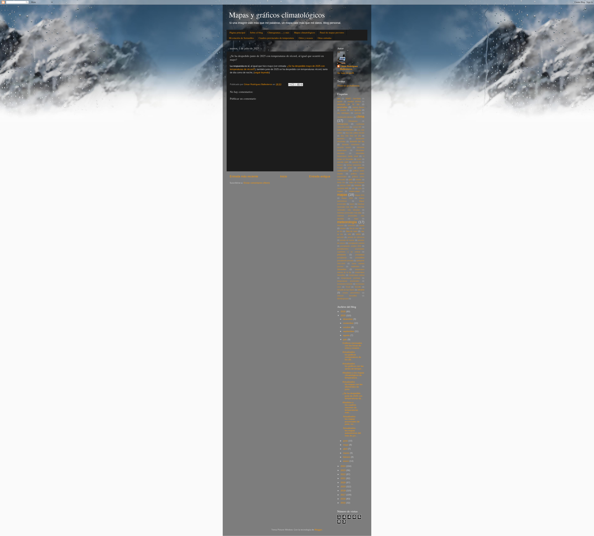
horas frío (341, 182)
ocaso (361, 225)
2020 (343, 482)
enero (359, 159)
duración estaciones (350, 144)
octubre (343, 228)
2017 (343, 495)
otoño (358, 234)
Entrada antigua (319, 176)
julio (353, 188)
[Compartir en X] (295, 84)
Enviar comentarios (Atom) (257, 183)
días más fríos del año (351, 136)
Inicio (283, 176)
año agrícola (355, 110)
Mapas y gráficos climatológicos (277, 14)
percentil (340, 237)
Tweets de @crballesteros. (348, 86)
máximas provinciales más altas (349, 213)
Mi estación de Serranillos (241, 37)
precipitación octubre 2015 (350, 246)
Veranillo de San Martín (345, 290)
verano (360, 290)
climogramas (342, 124)
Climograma (352, 121)
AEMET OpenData (353, 98)
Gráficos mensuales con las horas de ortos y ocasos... (352, 345)
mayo (356, 219)
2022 (343, 474)
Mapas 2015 (359, 195)
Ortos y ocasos (306, 37)
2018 (343, 490)
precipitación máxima (356, 243)
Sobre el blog (256, 32)
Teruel (348, 287)
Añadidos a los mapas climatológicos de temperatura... (353, 375)
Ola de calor (354, 228)
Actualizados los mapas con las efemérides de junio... (352, 386)
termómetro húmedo (344, 284)
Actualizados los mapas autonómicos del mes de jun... (351, 432)
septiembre (355, 266)
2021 (343, 478)
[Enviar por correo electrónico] (289, 84)
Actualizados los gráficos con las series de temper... (353, 366)
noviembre (351, 225)
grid (350, 179)
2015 (343, 503)
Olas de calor (351, 231)
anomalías (342, 107)
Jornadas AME (342, 188)
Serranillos (341, 269)
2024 (343, 466)
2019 (343, 486)
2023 (343, 470)
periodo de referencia (356, 237)
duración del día (357, 141)
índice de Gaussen (356, 182)
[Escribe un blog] (292, 84)
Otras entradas (324, 37)
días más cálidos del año (355, 133)
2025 (343, 315)
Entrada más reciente (244, 176)
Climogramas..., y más (278, 32)
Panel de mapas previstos (332, 32)
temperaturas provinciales (348, 281)
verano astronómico (351, 293)
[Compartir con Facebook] (298, 84)
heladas (359, 179)
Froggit (339, 168)
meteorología (347, 222)
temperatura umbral (356, 275)
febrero (340, 165)
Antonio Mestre (358, 107)
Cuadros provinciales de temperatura (276, 37)
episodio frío (357, 162)
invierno (357, 185)
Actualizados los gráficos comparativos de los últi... (351, 356)
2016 (343, 499)
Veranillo (358, 287)
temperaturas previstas (350, 278)
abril (338, 98)
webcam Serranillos (347, 296)
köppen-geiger (354, 191)
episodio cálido (343, 162)
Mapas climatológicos (304, 32)
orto (349, 234)
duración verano (344, 147)
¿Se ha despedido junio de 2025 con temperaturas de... (352, 395)
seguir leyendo (261, 72)
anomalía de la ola (348, 104)
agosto (339, 101)
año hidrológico (343, 113)
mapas (342, 195)
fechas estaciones (354, 165)
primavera (341, 255)
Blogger (318, 530)
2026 (343, 311)
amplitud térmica (354, 101)
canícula (357, 113)
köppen (340, 191)
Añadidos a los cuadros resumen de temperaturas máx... (350, 407)
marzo (351, 204)
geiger (350, 168)
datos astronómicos (345, 130)
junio (360, 188)
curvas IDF (357, 127)
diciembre (340, 138)
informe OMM (345, 185)
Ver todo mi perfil (345, 73)
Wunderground (342, 299)
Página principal (237, 32)
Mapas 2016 (347, 198)
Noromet (340, 225)
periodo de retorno (347, 240)
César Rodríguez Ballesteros (349, 67)
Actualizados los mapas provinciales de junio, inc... (350, 420)
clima (360, 116)
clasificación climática (345, 117)
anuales (343, 110)
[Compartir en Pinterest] (301, 84)
